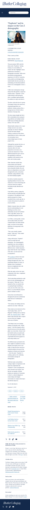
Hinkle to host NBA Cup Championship (14, 426)
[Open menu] (2, 13)
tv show (21, 391)
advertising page (15, 468)
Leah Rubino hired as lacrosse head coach (13, 420)
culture (10, 391)
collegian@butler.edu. (14, 487)
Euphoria (16, 391)
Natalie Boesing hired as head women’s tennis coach (14, 412)
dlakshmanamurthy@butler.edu (12, 472)
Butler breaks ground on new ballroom (14, 432)
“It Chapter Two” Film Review (22, 398)
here (21, 454)
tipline (25, 496)
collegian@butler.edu (16, 52)
